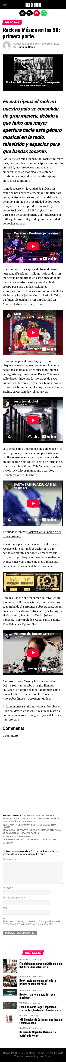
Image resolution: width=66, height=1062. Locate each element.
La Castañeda (12, 822)
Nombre (8, 887)
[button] (5, 4)
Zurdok (8, 843)
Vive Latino (49, 840)
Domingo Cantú (26, 47)
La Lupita (29, 822)
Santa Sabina (31, 833)
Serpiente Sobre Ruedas (18, 836)
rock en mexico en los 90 (46, 830)
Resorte (23, 830)
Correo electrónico (14, 897)
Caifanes (48, 815)
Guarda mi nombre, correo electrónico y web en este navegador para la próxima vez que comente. (31, 922)
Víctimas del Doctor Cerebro (21, 840)
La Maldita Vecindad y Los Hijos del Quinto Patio (30, 826)
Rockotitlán (12, 833)
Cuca (56, 818)
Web (5, 907)
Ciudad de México (14, 818)
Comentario (10, 859)
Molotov (9, 830)
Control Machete (38, 818)
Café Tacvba (32, 815)
